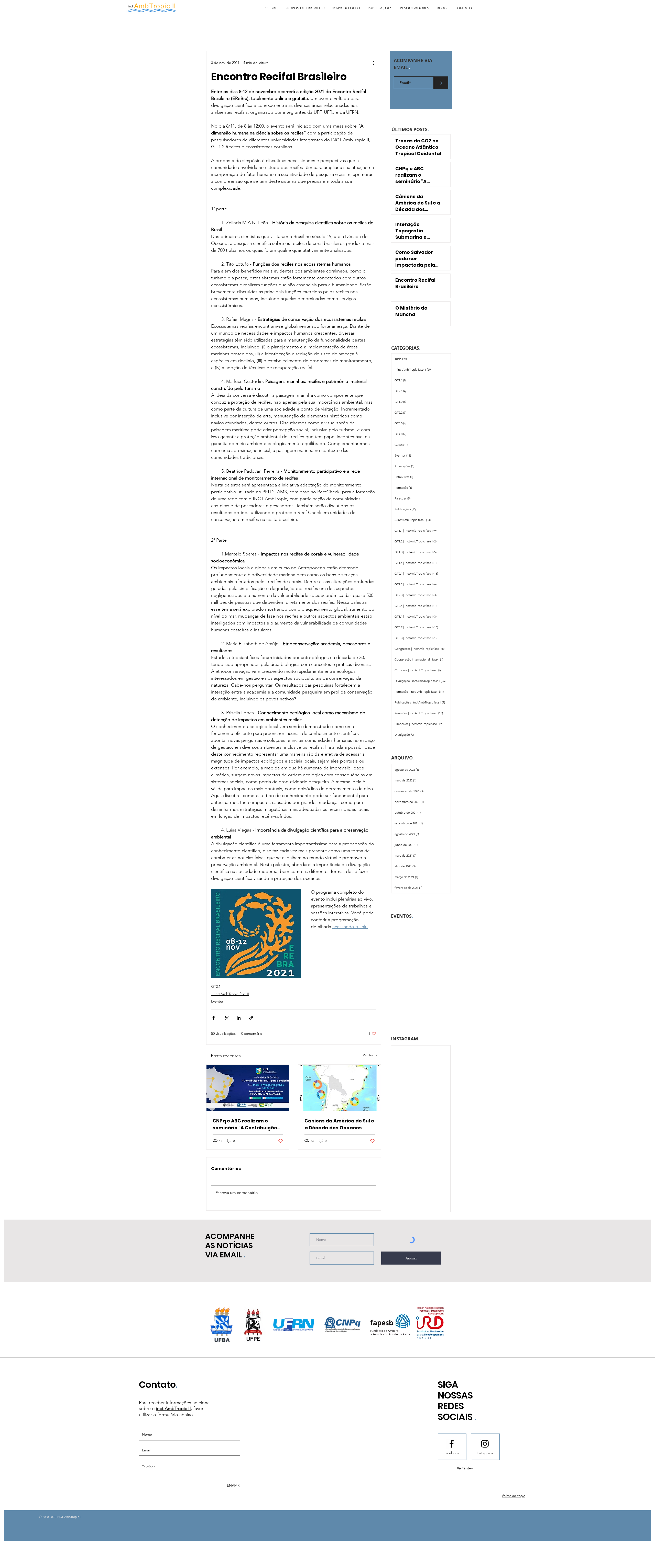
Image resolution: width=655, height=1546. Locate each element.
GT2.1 (216, 986)
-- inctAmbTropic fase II (230, 994)
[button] (271, 8)
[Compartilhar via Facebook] (213, 1017)
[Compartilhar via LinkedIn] (238, 1017)
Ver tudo (370, 1055)
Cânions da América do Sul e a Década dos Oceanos (339, 1124)
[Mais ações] (373, 63)
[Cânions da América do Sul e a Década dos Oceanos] (339, 1088)
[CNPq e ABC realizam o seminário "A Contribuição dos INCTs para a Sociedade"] (247, 1088)
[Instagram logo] (485, 1444)
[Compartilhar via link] (251, 1017)
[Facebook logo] (451, 1444)
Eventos (217, 1001)
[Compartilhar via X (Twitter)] (226, 1017)
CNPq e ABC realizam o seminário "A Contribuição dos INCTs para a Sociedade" (245, 1124)
